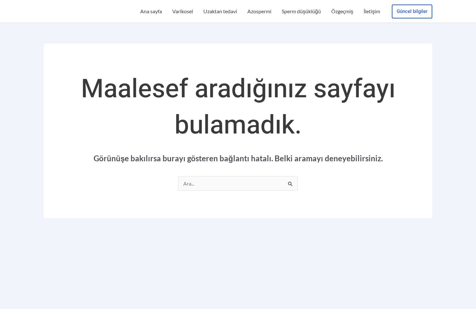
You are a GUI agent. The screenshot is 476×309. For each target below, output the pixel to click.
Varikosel (182, 11)
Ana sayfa (151, 11)
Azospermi (259, 11)
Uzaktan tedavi (220, 11)
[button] (412, 11)
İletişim (372, 11)
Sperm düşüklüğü (301, 11)
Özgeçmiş (342, 11)
